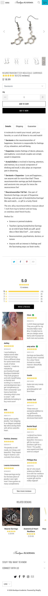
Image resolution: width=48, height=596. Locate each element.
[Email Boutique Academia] (32, 577)
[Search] (39, 2)
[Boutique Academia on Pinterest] (24, 577)
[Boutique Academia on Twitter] (15, 577)
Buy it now (24, 110)
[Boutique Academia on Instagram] (28, 577)
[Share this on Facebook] (20, 262)
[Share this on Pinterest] (27, 262)
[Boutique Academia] (24, 2)
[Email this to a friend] (33, 262)
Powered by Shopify (34, 590)
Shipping (19, 126)
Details (8, 126)
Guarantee (32, 126)
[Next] (44, 31)
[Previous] (4, 31)
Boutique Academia (19, 590)
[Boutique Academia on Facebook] (19, 577)
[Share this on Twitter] (14, 262)
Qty (3, 92)
